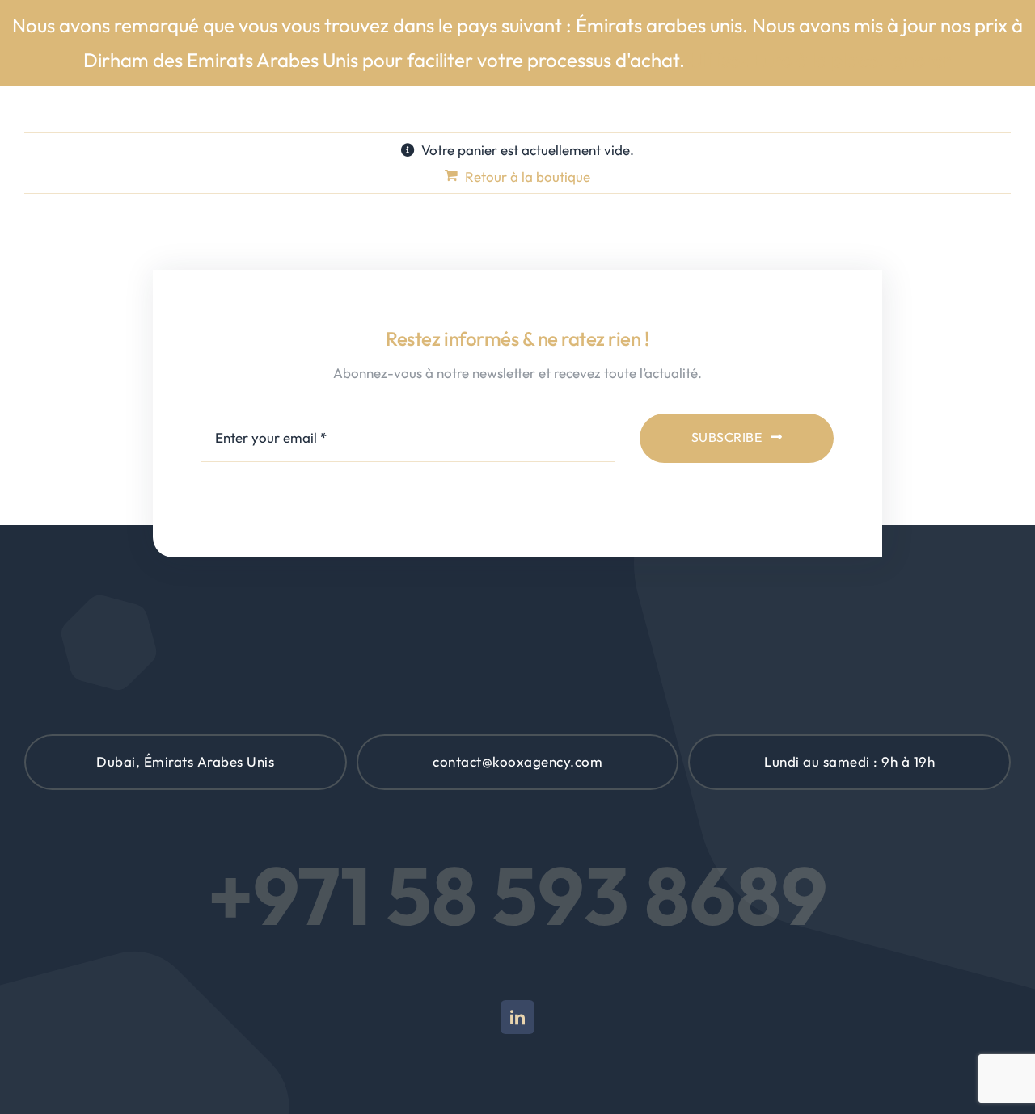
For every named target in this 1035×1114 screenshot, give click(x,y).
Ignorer (920, 60)
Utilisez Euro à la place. (786, 60)
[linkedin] (517, 1017)
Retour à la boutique (527, 176)
